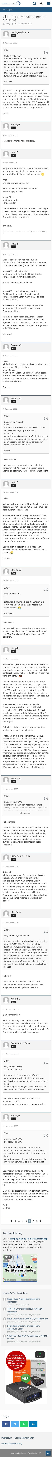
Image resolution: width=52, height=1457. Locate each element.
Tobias (9, 1305)
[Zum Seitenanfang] (48, 1453)
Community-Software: (26, 1453)
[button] (48, 3)
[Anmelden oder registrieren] (41, 3)
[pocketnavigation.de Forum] (11, 3)
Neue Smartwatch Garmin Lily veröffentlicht (27, 1318)
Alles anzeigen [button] (25, 813)
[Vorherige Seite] (12, 1221)
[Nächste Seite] (40, 1221)
